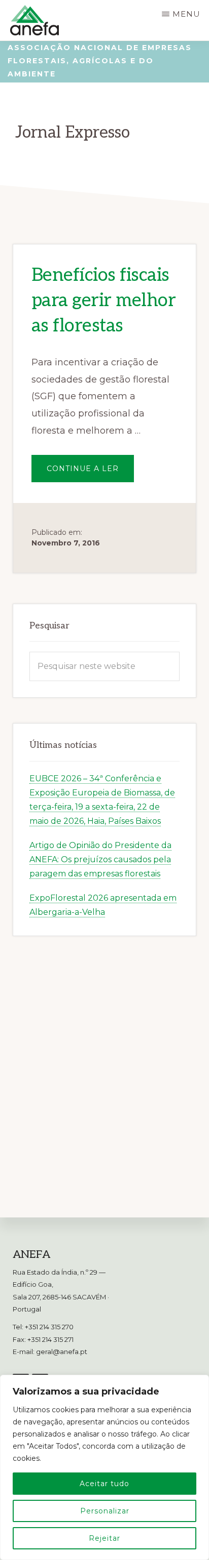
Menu (186, 14)
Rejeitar (104, 1538)
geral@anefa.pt (61, 1351)
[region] (104, 1467)
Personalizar (104, 1510)
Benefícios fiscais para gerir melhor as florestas (103, 301)
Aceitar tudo (104, 1483)
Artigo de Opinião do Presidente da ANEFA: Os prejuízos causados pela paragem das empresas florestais (100, 859)
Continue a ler (90, 472)
